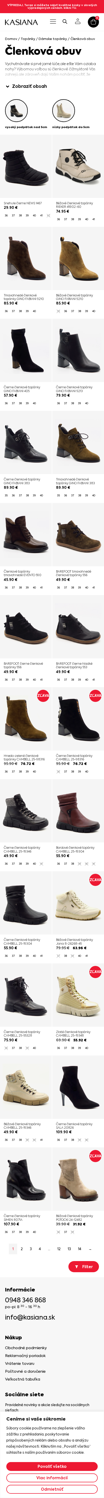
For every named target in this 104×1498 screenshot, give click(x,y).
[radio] (6, 215)
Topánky (28, 39)
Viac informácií (52, 1478)
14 (79, 1249)
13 (69, 1249)
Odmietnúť (52, 1489)
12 (59, 1249)
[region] (52, 1454)
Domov (11, 39)
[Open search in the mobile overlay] (64, 21)
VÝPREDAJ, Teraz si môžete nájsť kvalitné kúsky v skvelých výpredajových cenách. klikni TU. (52, 6)
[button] (53, 22)
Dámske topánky (53, 39)
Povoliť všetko (52, 1466)
